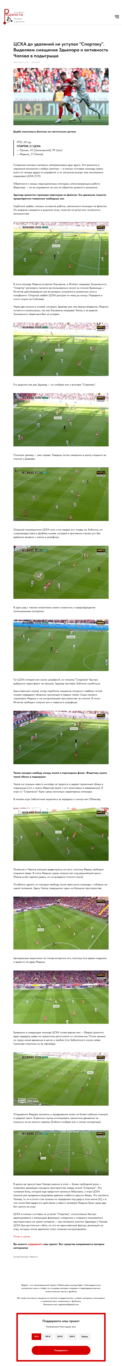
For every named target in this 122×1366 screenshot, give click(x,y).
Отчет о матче (21, 1236)
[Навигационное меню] (117, 16)
